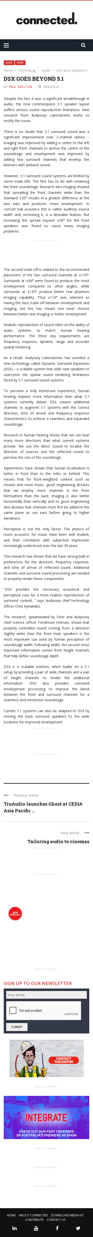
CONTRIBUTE (34, 1220)
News (20, 62)
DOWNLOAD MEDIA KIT (67, 1215)
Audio (9, 62)
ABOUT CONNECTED (33, 1215)
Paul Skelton (20, 87)
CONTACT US (56, 1220)
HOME (11, 1215)
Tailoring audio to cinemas (58, 841)
